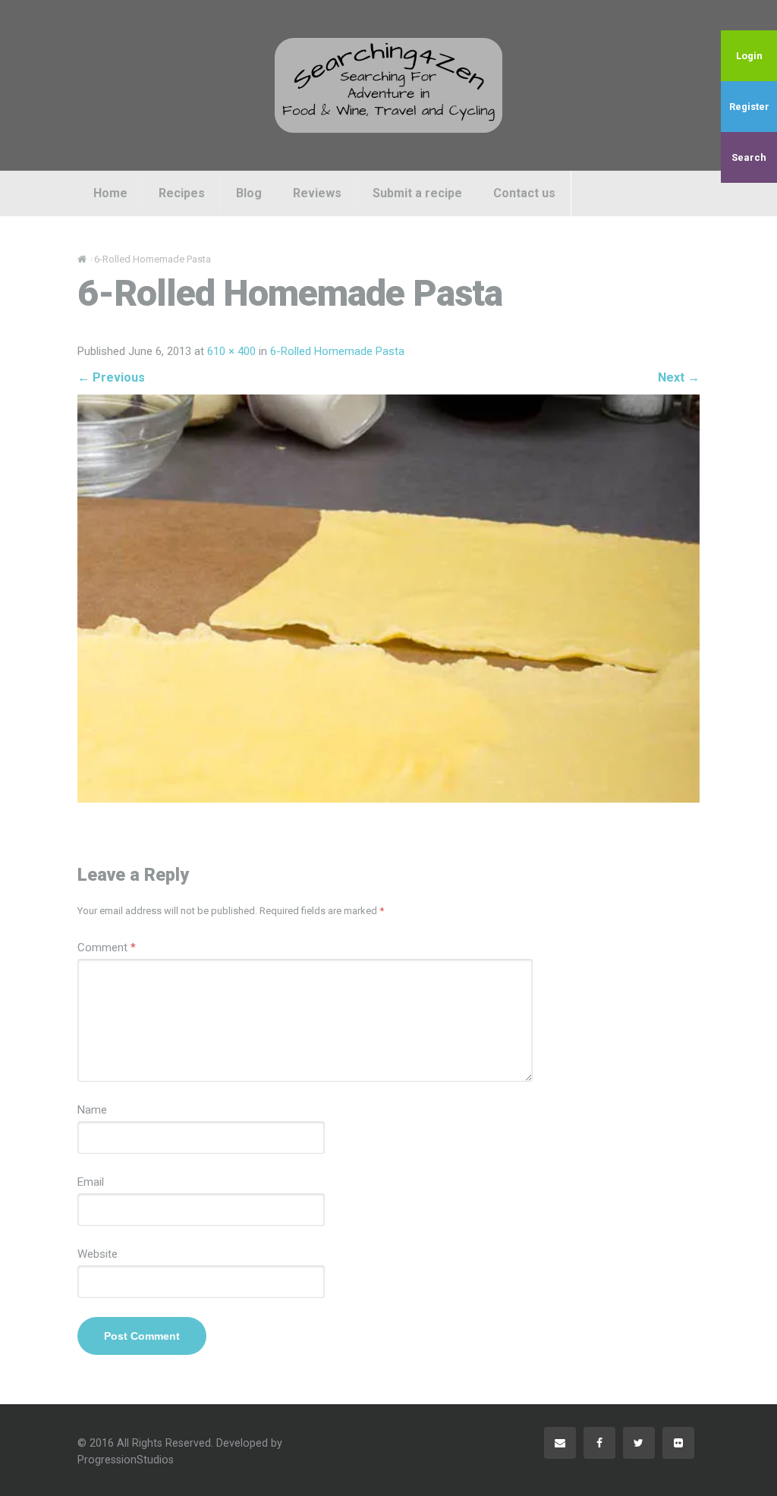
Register (749, 106)
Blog (249, 193)
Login (749, 55)
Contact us (524, 193)
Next (679, 377)
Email (90, 1182)
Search (748, 157)
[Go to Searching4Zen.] (82, 259)
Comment (106, 947)
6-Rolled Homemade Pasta (337, 351)
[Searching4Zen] (388, 85)
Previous (111, 377)
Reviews (317, 193)
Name (92, 1110)
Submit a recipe (417, 193)
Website (97, 1254)
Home (110, 193)
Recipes (182, 193)
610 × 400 (231, 351)
